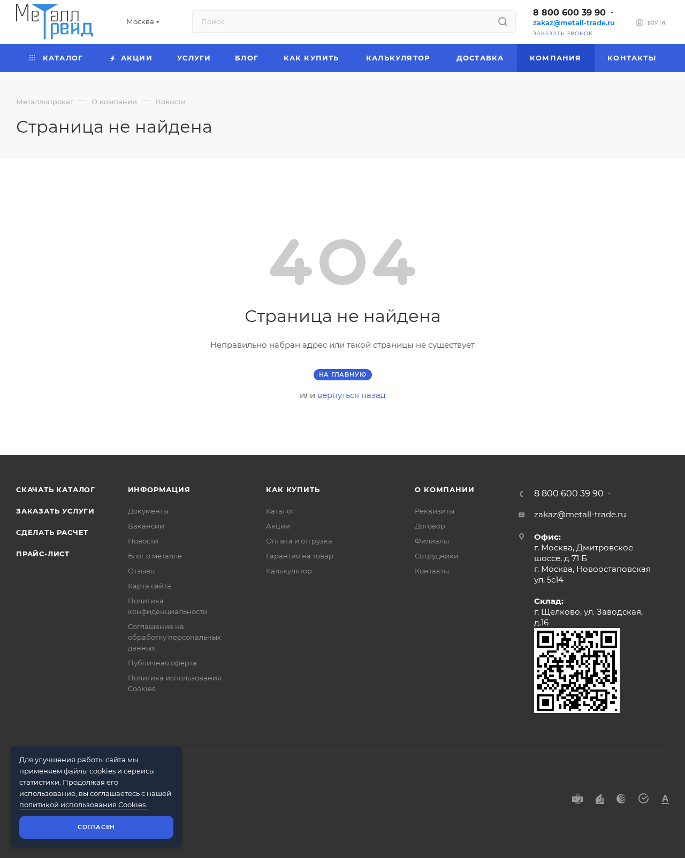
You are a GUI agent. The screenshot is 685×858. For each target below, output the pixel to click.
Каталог (280, 511)
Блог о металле (155, 555)
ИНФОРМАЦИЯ (159, 489)
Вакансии (146, 526)
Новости (143, 541)
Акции (278, 526)
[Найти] (503, 21)
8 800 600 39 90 (569, 12)
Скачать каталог (55, 489)
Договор (430, 526)
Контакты (432, 570)
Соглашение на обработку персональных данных (174, 637)
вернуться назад (351, 395)
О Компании (444, 489)
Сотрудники (437, 555)
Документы (148, 511)
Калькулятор (289, 570)
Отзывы (142, 570)
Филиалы (432, 541)
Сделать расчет (52, 532)
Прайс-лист (43, 553)
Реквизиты (434, 511)
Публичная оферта (162, 662)
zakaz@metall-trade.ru (574, 22)
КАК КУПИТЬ (292, 489)
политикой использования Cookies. (83, 804)
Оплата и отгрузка (299, 541)
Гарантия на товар (299, 555)
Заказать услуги (55, 511)
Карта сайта (149, 585)
